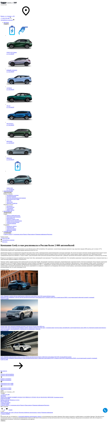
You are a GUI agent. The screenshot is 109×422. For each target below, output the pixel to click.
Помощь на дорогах (12, 226)
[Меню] (1, 1)
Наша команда (31, 234)
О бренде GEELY (8, 234)
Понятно (3, 420)
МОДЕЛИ (6, 22)
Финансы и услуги (14, 400)
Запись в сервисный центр (13, 215)
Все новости (4, 371)
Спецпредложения (11, 196)
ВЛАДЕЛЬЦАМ (8, 211)
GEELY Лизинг (10, 210)
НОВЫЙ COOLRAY (17, 397)
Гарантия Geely (10, 227)
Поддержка (7, 402)
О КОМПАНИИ (8, 231)
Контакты (49, 234)
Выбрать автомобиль (6, 380)
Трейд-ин (9, 200)
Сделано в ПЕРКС (5, 413)
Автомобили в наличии (13, 195)
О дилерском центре (18, 234)
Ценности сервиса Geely (13, 219)
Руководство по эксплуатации (14, 220)
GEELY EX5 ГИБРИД (6, 397)
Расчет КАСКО (10, 207)
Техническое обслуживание (14, 216)
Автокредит (10, 206)
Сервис (2, 402)
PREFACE (28, 397)
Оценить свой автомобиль (7, 375)
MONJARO (51, 397)
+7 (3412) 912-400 (5, 238)
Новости (25, 234)
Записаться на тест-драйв (13, 199)
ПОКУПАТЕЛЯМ (8, 191)
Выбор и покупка (5, 400)
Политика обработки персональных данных (30, 412)
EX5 (24, 397)
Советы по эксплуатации (13, 222)
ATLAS (38, 397)
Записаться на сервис (6, 389)
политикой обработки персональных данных (29, 416)
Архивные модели (58, 397)
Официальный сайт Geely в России (9, 412)
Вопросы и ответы (11, 230)
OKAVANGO (44, 397)
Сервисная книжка (11, 228)
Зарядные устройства (12, 203)
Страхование (10, 208)
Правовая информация (41, 234)
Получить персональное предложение (16, 198)
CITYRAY (33, 397)
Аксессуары (10, 202)
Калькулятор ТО (11, 218)
